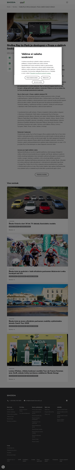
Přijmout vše (45, 77)
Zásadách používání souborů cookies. (40, 73)
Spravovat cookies (38, 82)
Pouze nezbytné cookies (32, 77)
